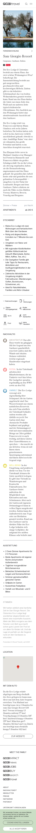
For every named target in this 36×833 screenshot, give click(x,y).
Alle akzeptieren (18, 829)
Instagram (7, 799)
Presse (6, 796)
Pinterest (7, 802)
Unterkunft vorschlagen (14, 807)
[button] (31, 4)
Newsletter (8, 793)
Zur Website (18, 736)
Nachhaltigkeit (10, 790)
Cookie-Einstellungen (18, 822)
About (6, 787)
